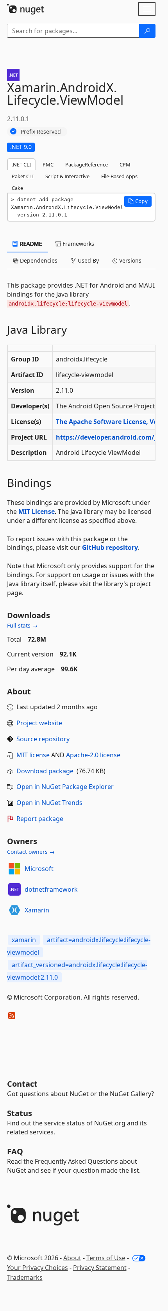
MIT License (36, 511)
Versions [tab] (129, 260)
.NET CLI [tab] (21, 164)
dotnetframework (51, 889)
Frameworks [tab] (77, 243)
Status (19, 1113)
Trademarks (25, 1277)
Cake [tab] (17, 187)
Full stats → (22, 625)
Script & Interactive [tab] (67, 176)
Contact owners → (31, 851)
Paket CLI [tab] (23, 176)
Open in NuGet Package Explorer (65, 786)
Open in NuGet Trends (49, 802)
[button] (138, 201)
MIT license (33, 755)
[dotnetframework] (14, 889)
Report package (39, 818)
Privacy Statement (100, 1267)
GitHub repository (110, 547)
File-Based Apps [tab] (119, 176)
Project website (39, 723)
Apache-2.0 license (93, 755)
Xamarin (37, 910)
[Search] (147, 31)
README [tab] (30, 243)
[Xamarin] (14, 910)
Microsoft (39, 868)
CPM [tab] (125, 164)
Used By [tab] (87, 260)
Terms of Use (105, 1258)
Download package (44, 771)
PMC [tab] (48, 164)
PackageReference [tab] (86, 164)
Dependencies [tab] (37, 260)
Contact (22, 1083)
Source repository (43, 739)
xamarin (24, 939)
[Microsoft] (14, 869)
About (72, 1258)
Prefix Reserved (41, 131)
